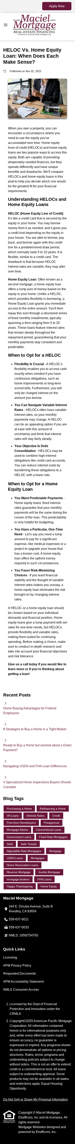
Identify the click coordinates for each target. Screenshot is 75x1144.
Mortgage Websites (32, 1127)
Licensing (10, 957)
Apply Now (57, 6)
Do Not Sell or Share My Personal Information (35, 1099)
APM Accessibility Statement (23, 981)
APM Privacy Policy (17, 965)
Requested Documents (19, 973)
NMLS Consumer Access (21, 989)
